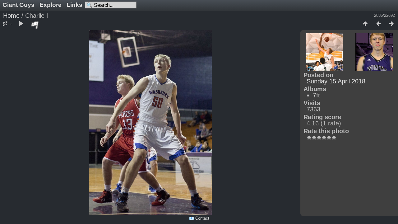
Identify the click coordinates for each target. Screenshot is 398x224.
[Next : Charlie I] (391, 24)
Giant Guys (18, 5)
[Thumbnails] (365, 24)
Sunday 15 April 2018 (336, 81)
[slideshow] (20, 24)
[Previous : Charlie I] (378, 24)
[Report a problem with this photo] (35, 25)
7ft (316, 95)
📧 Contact (199, 218)
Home (11, 15)
